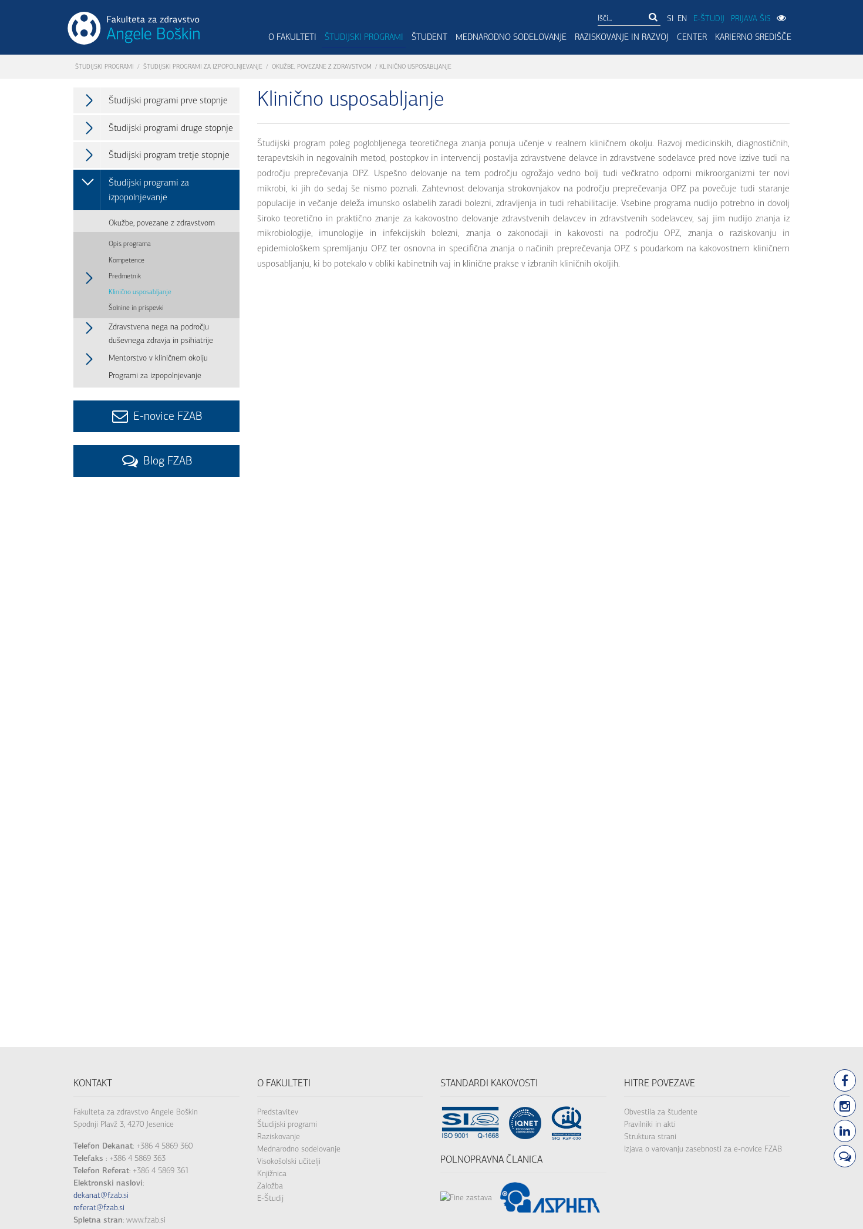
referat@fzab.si (98, 1208)
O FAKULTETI (292, 37)
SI (670, 18)
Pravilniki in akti (650, 1124)
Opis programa (130, 244)
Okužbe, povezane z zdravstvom (322, 66)
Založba (270, 1186)
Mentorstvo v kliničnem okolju (158, 358)
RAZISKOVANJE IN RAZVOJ (622, 37)
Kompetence (126, 260)
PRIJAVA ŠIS (751, 18)
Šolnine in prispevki (136, 308)
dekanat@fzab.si (101, 1195)
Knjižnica (271, 1174)
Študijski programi (364, 37)
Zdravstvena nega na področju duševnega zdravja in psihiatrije (161, 333)
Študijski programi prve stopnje (168, 100)
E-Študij (270, 1198)
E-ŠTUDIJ (708, 18)
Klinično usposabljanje (140, 292)
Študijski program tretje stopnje (169, 154)
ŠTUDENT (429, 37)
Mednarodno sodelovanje (511, 37)
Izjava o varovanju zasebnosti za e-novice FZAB (703, 1149)
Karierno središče (753, 37)
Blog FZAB (166, 460)
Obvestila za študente (660, 1112)
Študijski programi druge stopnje (171, 127)
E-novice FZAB (166, 416)
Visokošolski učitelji (289, 1161)
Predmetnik (125, 276)
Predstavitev (277, 1112)
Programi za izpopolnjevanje (155, 376)
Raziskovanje (278, 1137)
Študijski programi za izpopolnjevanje (202, 66)
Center (692, 37)
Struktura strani (650, 1137)
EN (682, 18)
